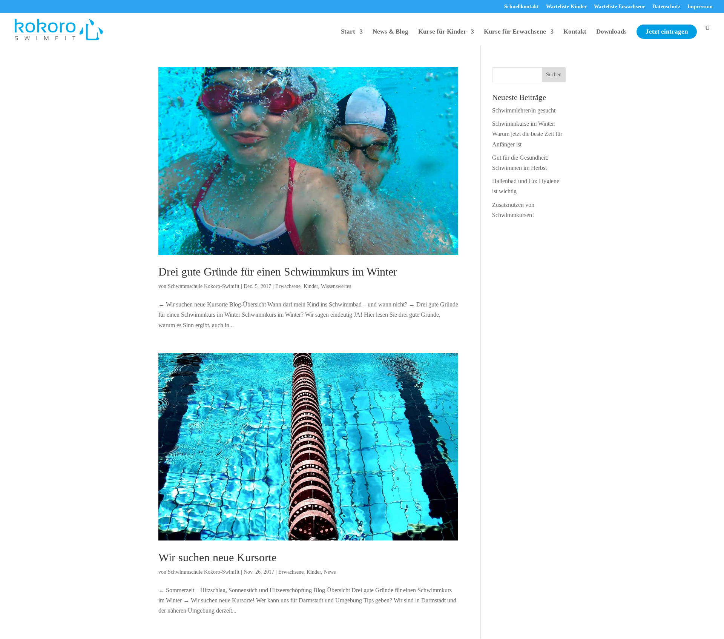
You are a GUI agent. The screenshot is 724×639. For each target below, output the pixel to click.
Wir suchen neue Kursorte (217, 557)
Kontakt (574, 32)
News (330, 572)
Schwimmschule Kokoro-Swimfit (203, 286)
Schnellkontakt (521, 6)
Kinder (311, 286)
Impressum (700, 6)
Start (348, 32)
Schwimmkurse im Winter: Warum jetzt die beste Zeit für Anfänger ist (527, 133)
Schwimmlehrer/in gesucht (523, 110)
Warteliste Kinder (566, 6)
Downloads (611, 32)
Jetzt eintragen (667, 31)
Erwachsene (288, 286)
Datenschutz (666, 6)
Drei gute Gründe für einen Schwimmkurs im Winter (277, 271)
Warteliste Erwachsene (619, 6)
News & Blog (390, 32)
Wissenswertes (336, 286)
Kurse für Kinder (442, 32)
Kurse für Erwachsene (515, 32)
